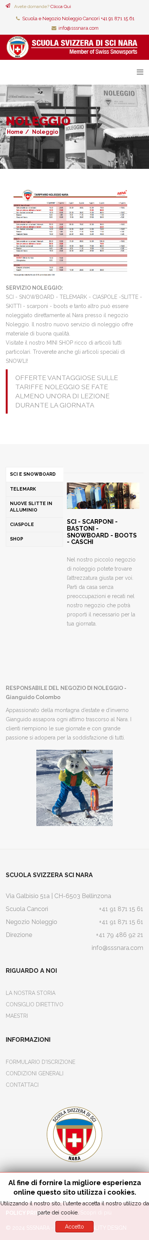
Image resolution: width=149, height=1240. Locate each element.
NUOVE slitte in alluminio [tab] (31, 507)
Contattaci (22, 1085)
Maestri (17, 1016)
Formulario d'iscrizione (40, 1062)
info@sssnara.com (78, 28)
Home (15, 132)
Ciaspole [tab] (22, 524)
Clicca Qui (60, 6)
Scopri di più (96, 1213)
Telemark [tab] (23, 489)
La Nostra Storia (30, 993)
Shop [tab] (16, 539)
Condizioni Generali (34, 1073)
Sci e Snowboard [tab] (33, 474)
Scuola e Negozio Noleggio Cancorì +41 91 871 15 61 (78, 18)
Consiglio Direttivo (34, 1004)
